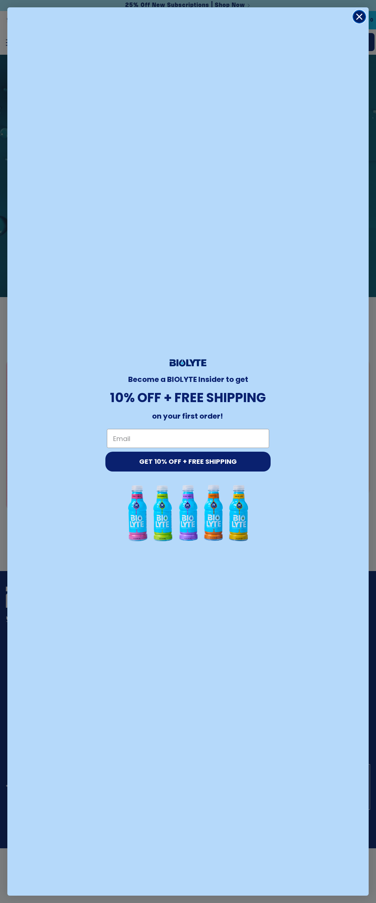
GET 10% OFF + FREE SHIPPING (188, 461)
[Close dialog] (359, 16)
